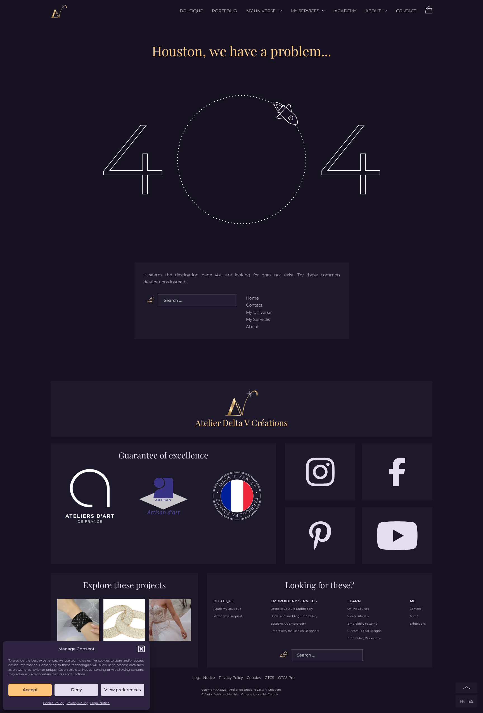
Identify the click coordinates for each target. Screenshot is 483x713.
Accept (30, 689)
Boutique (191, 10)
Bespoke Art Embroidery (288, 623)
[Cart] (428, 12)
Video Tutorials (358, 616)
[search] (150, 300)
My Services (305, 10)
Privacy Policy (77, 703)
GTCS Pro (286, 677)
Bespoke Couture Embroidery (292, 609)
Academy (345, 10)
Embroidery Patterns (362, 623)
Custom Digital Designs (364, 631)
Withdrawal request (228, 616)
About (373, 10)
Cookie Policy (53, 703)
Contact (406, 10)
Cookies (254, 677)
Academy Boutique (227, 609)
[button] (141, 649)
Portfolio (224, 10)
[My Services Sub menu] (322, 11)
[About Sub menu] (384, 11)
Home (252, 298)
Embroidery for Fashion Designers (295, 631)
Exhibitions (418, 623)
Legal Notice (100, 703)
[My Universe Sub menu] (279, 11)
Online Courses (358, 609)
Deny (76, 689)
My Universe (261, 10)
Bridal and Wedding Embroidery (294, 616)
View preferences (122, 689)
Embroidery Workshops (364, 638)
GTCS (269, 677)
